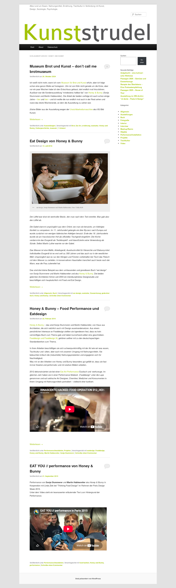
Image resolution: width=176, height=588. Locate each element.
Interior (123, 123)
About (41, 47)
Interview (124, 126)
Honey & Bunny (95, 92)
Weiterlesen (36, 119)
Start (32, 47)
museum (53, 128)
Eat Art (78, 125)
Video (122, 143)
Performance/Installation (53, 450)
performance (35, 565)
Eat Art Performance (69, 371)
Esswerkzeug (95, 293)
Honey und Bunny (41, 295)
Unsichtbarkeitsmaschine (81, 109)
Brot (73, 125)
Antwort (62, 128)
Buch (55, 293)
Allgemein (48, 293)
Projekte (67, 450)
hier (38, 99)
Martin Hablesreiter (52, 453)
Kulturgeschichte (42, 128)
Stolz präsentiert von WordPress (88, 578)
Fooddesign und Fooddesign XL (44, 338)
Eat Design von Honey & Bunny (56, 140)
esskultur (94, 125)
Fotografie (124, 120)
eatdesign (91, 450)
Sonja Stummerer (67, 453)
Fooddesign (100, 450)
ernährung (86, 125)
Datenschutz (53, 47)
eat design (77, 293)
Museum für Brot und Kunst (73, 82)
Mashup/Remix (126, 129)
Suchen (123, 55)
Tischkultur (125, 140)
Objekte (123, 132)
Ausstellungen (49, 125)
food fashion (84, 562)
